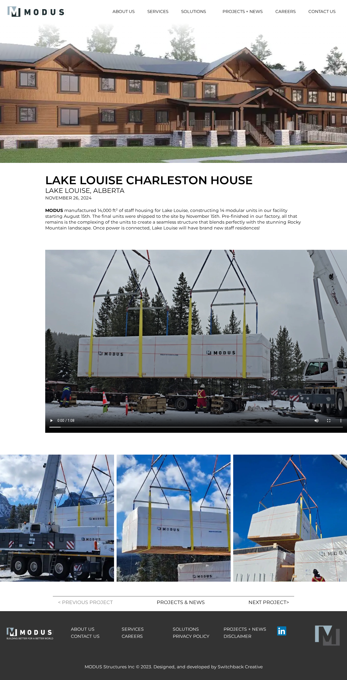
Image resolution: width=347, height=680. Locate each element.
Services (157, 11)
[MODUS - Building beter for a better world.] (37, 11)
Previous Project (85, 602)
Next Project (268, 602)
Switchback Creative (240, 666)
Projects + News (243, 11)
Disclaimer (237, 636)
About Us (124, 11)
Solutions (193, 11)
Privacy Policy (191, 636)
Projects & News (181, 602)
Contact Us (322, 11)
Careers (285, 11)
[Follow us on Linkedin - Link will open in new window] (281, 631)
